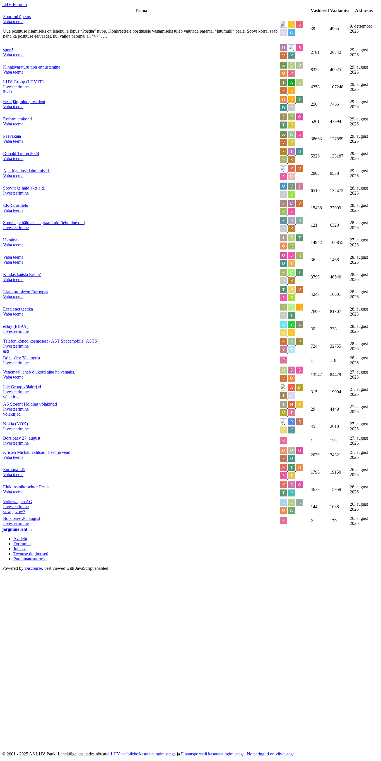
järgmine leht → (17, 529)
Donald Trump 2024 (21, 153)
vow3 (20, 511)
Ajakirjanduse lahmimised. (26, 170)
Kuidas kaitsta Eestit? (22, 274)
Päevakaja (12, 136)
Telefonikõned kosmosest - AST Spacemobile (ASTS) (50, 341)
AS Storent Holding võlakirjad (30, 404)
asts (6, 351)
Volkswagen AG (17, 501)
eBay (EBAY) (15, 326)
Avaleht (20, 538)
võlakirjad (12, 396)
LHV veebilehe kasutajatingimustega (144, 754)
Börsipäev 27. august (21, 438)
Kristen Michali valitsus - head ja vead (36, 452)
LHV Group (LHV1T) (23, 81)
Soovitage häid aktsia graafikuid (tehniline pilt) (44, 222)
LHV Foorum (14, 4)
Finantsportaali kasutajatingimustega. (214, 754)
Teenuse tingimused (30, 553)
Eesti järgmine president (24, 101)
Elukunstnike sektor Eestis (26, 486)
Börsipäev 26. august (21, 518)
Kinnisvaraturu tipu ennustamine (31, 67)
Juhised (19, 548)
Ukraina (10, 239)
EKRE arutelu (15, 205)
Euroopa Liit (14, 469)
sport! (8, 49)
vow (7, 511)
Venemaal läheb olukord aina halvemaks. (39, 372)
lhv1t (7, 91)
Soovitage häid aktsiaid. (24, 188)
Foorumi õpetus (17, 16)
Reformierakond (17, 119)
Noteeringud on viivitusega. (271, 754)
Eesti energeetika (18, 309)
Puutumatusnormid (30, 558)
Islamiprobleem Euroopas (25, 291)
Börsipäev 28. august (21, 357)
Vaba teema (13, 257)
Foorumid (22, 543)
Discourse (33, 568)
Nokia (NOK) (15, 423)
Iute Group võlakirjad (22, 386)
